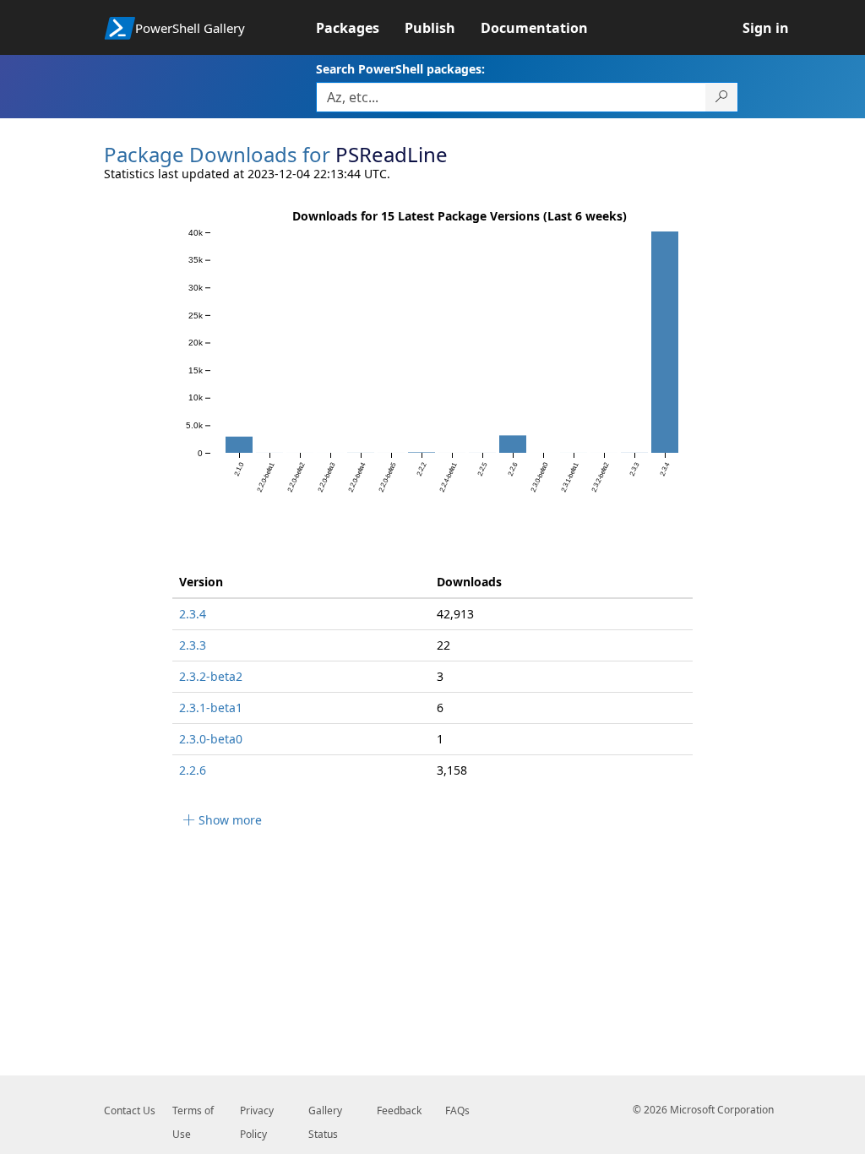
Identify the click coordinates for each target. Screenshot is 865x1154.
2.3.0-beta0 (210, 739)
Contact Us (129, 1110)
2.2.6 (192, 770)
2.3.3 (192, 645)
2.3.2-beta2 (210, 676)
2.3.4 (192, 614)
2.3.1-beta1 (210, 707)
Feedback (399, 1110)
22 (443, 645)
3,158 (452, 770)
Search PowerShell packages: (400, 69)
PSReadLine (391, 154)
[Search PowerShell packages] (721, 97)
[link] (360, 27)
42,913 (455, 614)
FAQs (457, 1110)
